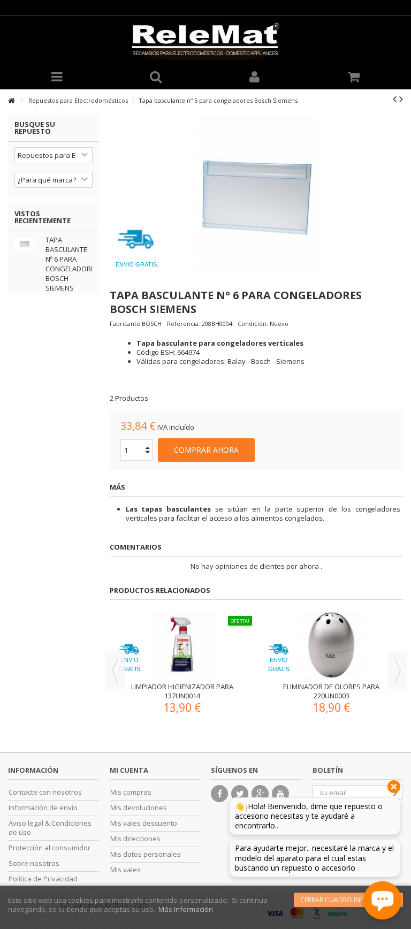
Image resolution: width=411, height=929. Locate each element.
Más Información (185, 909)
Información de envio (43, 807)
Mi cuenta (129, 770)
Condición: (253, 323)
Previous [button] (115, 670)
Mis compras (130, 792)
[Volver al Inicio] (11, 101)
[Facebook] (219, 793)
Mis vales (125, 869)
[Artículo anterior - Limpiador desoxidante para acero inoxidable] (395, 99)
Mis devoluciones (138, 807)
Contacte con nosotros (45, 792)
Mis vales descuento (143, 823)
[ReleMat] (205, 40)
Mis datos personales (145, 854)
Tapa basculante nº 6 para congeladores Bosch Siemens (72, 264)
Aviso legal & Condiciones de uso (50, 828)
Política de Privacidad (43, 879)
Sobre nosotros (34, 863)
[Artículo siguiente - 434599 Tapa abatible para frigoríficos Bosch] (401, 99)
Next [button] (397, 670)
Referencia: (183, 323)
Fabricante (125, 323)
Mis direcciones (135, 838)
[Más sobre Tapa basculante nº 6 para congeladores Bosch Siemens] (27, 244)
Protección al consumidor (49, 847)
